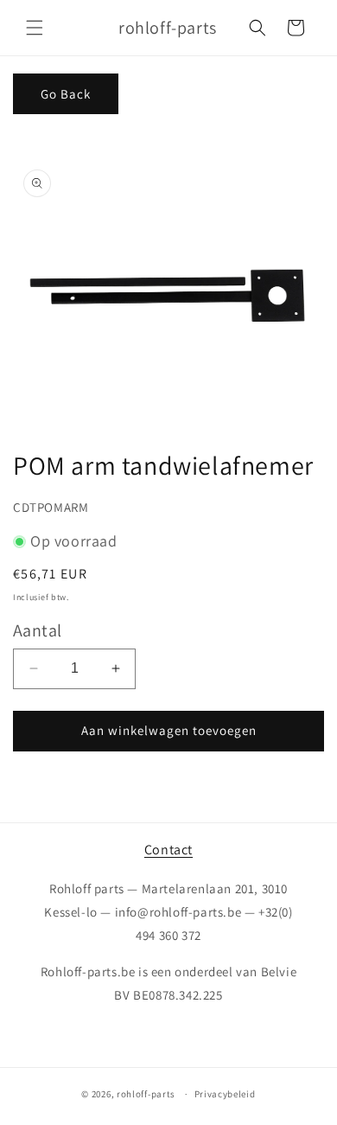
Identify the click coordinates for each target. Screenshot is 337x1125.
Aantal (37, 630)
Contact (168, 850)
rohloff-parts (146, 1094)
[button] (35, 28)
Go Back (66, 94)
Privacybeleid (225, 1094)
